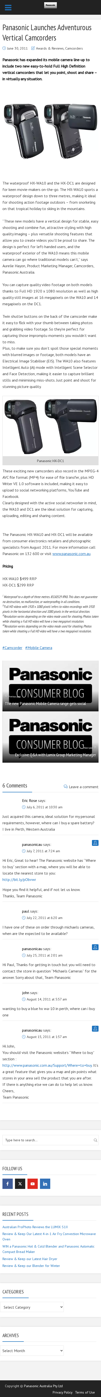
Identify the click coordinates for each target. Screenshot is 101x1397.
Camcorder (13, 647)
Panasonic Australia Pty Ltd (43, 1386)
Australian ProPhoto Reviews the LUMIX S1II (35, 1227)
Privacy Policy (63, 1392)
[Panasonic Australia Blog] (50, 4)
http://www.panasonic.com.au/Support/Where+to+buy (47, 1065)
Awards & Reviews (50, 48)
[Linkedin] (45, 1184)
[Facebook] (7, 1184)
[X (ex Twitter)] (20, 1184)
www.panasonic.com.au (71, 553)
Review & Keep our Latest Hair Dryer (29, 1259)
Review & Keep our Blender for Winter (31, 1266)
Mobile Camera (39, 647)
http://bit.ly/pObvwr (19, 879)
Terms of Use (85, 1392)
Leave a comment (84, 786)
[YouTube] (32, 1184)
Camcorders (74, 48)
